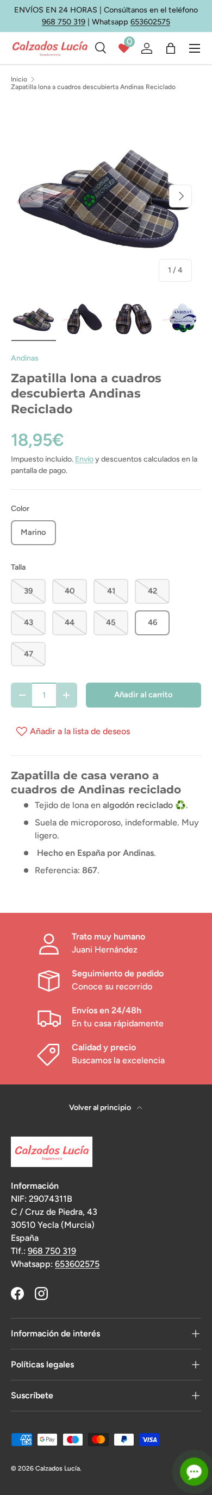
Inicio (19, 79)
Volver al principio (101, 1107)
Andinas (25, 358)
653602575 (150, 22)
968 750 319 (63, 22)
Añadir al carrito (143, 694)
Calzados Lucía (57, 1468)
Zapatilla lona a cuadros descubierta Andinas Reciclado (93, 87)
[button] (171, 48)
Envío (84, 459)
